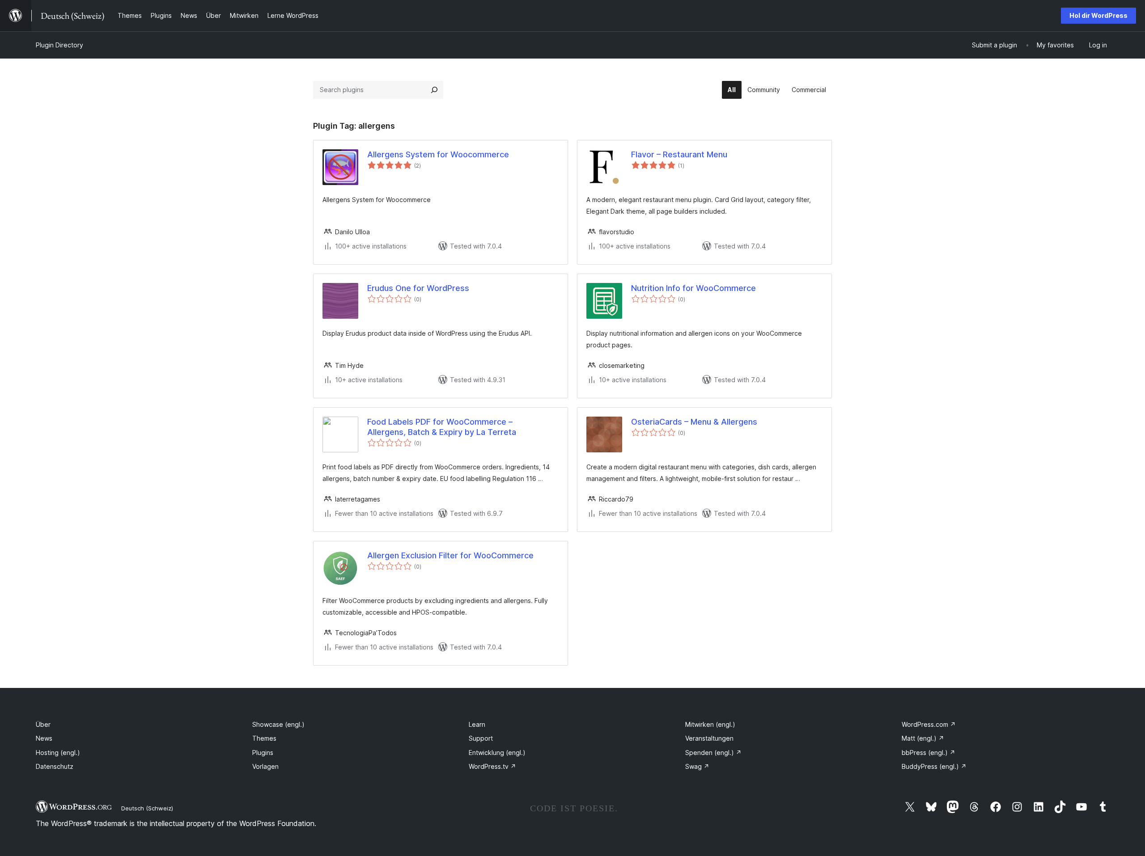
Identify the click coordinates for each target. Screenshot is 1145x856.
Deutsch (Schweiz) (147, 808)
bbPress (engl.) (928, 752)
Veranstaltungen (709, 738)
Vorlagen (265, 766)
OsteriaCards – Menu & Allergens (694, 421)
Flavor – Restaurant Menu (679, 154)
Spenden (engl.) (713, 752)
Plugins (262, 752)
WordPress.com (929, 724)
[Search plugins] (434, 90)
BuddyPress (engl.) (934, 766)
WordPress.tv (492, 766)
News (44, 738)
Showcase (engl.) (278, 724)
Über (43, 724)
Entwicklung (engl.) (497, 752)
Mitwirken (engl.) (710, 724)
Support (481, 738)
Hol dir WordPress (1098, 15)
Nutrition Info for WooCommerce (693, 288)
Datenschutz (54, 766)
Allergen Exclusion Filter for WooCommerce (450, 555)
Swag (697, 766)
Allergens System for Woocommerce (438, 154)
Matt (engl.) (923, 738)
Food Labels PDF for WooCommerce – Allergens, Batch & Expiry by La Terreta (441, 427)
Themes (264, 738)
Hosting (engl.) (58, 752)
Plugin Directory (59, 45)
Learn (477, 724)
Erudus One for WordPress (418, 288)
